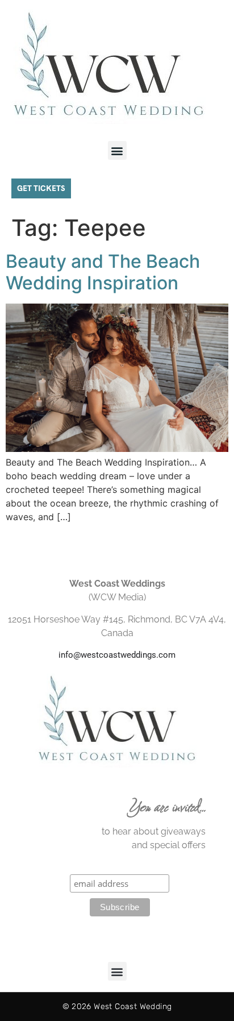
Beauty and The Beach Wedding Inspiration (103, 272)
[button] (117, 150)
